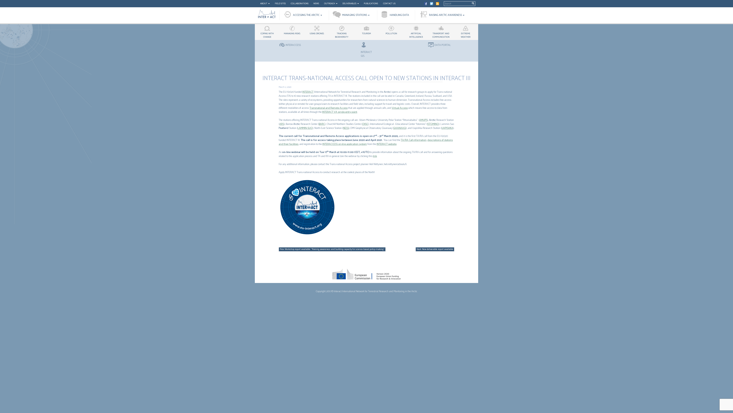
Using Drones (317, 33)
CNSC (365, 124)
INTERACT (307, 92)
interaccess (293, 45)
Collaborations (299, 3)
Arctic (387, 92)
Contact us (389, 3)
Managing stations (355, 15)
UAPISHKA (447, 128)
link (375, 156)
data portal (442, 45)
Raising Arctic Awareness (446, 15)
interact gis (366, 54)
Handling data (399, 15)
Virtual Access (400, 108)
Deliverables (349, 3)
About (264, 3)
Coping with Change (267, 35)
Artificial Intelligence (416, 35)
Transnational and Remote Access (329, 108)
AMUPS (423, 120)
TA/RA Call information (413, 140)
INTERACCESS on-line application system (344, 144)
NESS (346, 128)
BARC (322, 124)
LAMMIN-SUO (305, 128)
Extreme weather (466, 35)
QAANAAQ (399, 128)
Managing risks (292, 33)
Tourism (366, 33)
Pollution (391, 33)
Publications (371, 3)
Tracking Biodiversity (341, 35)
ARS (281, 124)
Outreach (330, 3)
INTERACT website (386, 144)
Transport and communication (441, 35)
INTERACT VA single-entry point (339, 112)
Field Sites (280, 3)
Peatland (283, 128)
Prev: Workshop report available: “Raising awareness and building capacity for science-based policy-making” (332, 249)
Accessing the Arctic (306, 15)
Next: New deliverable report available (435, 249)
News (316, 3)
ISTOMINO (433, 124)
